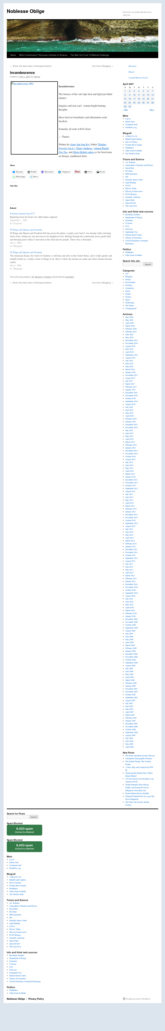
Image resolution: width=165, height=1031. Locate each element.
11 (139, 94)
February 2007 (131, 717)
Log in (127, 118)
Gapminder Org (131, 232)
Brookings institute (132, 214)
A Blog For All (131, 136)
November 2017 (131, 375)
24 (134, 102)
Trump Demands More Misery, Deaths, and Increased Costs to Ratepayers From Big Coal (137, 787)
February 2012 (131, 543)
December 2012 (131, 514)
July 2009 (129, 633)
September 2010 (131, 593)
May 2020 (129, 337)
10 (134, 94)
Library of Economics (133, 237)
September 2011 (131, 558)
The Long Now (131, 205)
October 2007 (130, 694)
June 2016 (129, 410)
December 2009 (131, 619)
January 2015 (130, 447)
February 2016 (131, 418)
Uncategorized (130, 308)
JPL (126, 176)
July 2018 (129, 360)
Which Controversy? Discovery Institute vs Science (43, 54)
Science (128, 296)
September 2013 (131, 488)
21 (152, 98)
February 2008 (131, 683)
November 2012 (131, 517)
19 (143, 98)
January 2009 (130, 651)
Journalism (129, 288)
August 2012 (130, 526)
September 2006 (131, 732)
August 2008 (130, 665)
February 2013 (131, 508)
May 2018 (129, 366)
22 (125, 102)
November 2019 (131, 343)
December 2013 (131, 479)
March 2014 (130, 474)
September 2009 (131, 627)
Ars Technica (130, 162)
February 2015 (131, 444)
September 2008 (131, 662)
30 (130, 106)
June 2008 (129, 671)
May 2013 (129, 500)
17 (134, 98)
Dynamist (129, 220)
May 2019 (129, 349)
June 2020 (129, 334)
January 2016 (130, 421)
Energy (128, 279)
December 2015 (131, 424)
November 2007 (131, 691)
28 (152, 102)
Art (33, 276)
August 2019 (130, 346)
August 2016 (130, 404)
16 (130, 98)
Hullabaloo (129, 147)
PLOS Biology (131, 194)
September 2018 (131, 354)
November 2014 (131, 453)
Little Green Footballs (133, 150)
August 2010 (130, 595)
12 (143, 94)
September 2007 (131, 697)
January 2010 (130, 616)
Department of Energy (133, 217)
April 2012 (129, 537)
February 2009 (131, 648)
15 (125, 98)
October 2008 (130, 659)
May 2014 (129, 468)
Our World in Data (132, 153)
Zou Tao (63, 152)
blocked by (27, 831)
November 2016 (131, 395)
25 (139, 102)
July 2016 (129, 407)
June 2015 (129, 433)
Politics (128, 293)
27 (148, 102)
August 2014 (130, 459)
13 (148, 94)
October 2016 (130, 398)
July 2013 (129, 494)
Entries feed (129, 121)
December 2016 (131, 392)
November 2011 (131, 552)
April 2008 (129, 677)
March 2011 (130, 575)
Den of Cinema (131, 142)
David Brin (129, 168)
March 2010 (130, 610)
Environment (130, 282)
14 (152, 94)
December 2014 (131, 450)
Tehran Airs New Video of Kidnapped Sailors (30, 66)
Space (127, 299)
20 (148, 98)
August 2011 (130, 561)
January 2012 (130, 546)
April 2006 (129, 746)
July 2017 (129, 381)
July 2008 (129, 668)
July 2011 (129, 564)
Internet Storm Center (133, 234)
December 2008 (131, 654)
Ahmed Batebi (101, 148)
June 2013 (129, 497)
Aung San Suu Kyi (79, 144)
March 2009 (130, 645)
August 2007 (130, 700)
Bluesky (131, 71)
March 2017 (130, 383)
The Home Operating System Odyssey (140, 755)
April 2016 (129, 415)
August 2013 (130, 491)
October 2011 (130, 555)
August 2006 (130, 735)
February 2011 (131, 578)
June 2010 (129, 601)
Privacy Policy (36, 998)
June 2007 (129, 706)
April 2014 (129, 471)
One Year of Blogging (102, 66)
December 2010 (131, 584)
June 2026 (129, 317)
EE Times (129, 171)
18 (139, 98)
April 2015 (129, 439)
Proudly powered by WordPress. (138, 998)
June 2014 (129, 465)
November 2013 (131, 482)
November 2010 (131, 587)
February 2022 (131, 331)
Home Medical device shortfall (137, 793)
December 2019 (131, 340)
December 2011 (131, 549)
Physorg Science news (134, 191)
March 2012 (130, 540)
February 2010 (131, 613)
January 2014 (130, 476)
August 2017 (130, 378)
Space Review (130, 202)
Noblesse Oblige (25, 10)
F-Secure (128, 223)
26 (143, 102)
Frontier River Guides (133, 144)
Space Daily (130, 200)
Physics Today (130, 188)
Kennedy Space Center (134, 179)
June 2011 (129, 566)
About (13, 54)
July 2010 (129, 598)
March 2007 (130, 715)
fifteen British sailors (84, 152)
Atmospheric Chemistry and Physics (139, 165)
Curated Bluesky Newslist (138, 77)
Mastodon (132, 66)
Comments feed (131, 124)
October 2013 (130, 485)
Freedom (48, 276)
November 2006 (131, 726)
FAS (127, 226)
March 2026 (130, 325)
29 (125, 106)
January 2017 (130, 389)
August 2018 (130, 357)
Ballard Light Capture (133, 139)
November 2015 (131, 427)
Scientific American (132, 197)
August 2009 (130, 630)
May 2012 (129, 534)
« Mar (125, 109)
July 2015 (129, 430)
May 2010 (129, 604)
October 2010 (130, 590)
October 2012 (130, 520)
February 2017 (131, 386)
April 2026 (129, 323)
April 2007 (129, 712)
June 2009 (129, 636)
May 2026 (129, 320)
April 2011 (129, 572)
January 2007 (130, 720)
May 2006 (129, 744)
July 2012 (129, 529)
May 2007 (129, 709)
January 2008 (130, 685)
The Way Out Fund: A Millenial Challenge (89, 54)
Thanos (37, 76)
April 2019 (129, 352)
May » (152, 109)
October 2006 (130, 729)
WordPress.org (131, 127)
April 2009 (129, 642)
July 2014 (129, 462)
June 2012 (129, 532)
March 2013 (130, 505)
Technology (129, 302)
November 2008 (131, 656)
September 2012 (131, 523)
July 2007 (129, 703)
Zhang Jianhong (84, 148)
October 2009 (130, 625)
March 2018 (130, 369)
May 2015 (129, 436)
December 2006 (131, 723)
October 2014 (130, 456)
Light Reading (130, 182)
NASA (128, 185)
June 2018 (129, 363)
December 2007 (131, 688)
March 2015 (130, 442)
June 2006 (129, 741)
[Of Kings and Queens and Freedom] (63, 238)
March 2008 (130, 680)
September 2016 (131, 401)
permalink (69, 276)
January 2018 (130, 372)
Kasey (127, 291)
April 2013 (129, 503)
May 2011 (129, 569)
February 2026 (131, 328)
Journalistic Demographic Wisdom (138, 758)
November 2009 (131, 622)
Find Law (129, 229)
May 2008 (129, 674)
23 (130, 102)
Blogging (39, 276)
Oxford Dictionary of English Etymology (25, 981)
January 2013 (130, 511)
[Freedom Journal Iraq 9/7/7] (63, 218)
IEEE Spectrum (131, 173)
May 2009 (129, 639)
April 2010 (129, 607)
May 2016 (129, 413)
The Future (129, 305)
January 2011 (130, 581)
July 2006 (129, 738)
